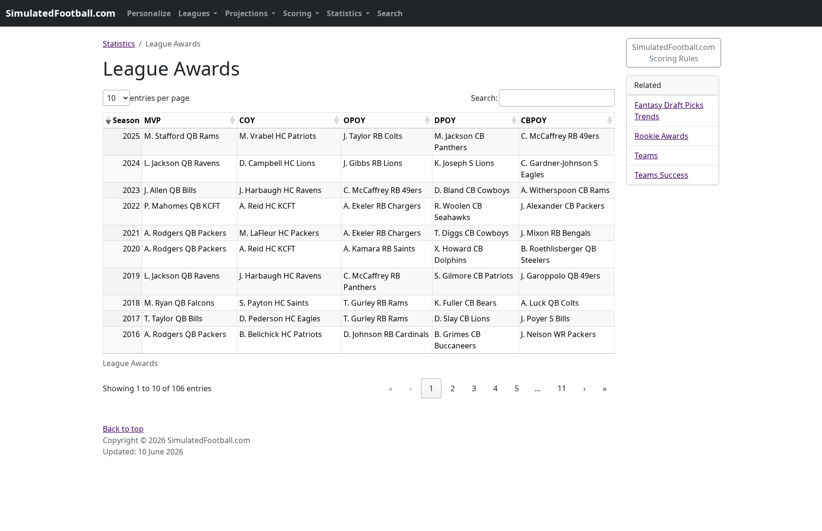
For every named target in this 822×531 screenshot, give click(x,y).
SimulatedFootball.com (61, 13)
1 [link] (431, 388)
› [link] (584, 388)
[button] (108, 120)
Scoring (298, 13)
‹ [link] (411, 388)
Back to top (123, 429)
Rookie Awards (661, 136)
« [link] (390, 388)
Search (390, 13)
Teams (646, 155)
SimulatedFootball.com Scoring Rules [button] (673, 53)
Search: (484, 98)
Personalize (149, 13)
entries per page (159, 98)
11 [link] (562, 388)
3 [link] (474, 388)
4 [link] (495, 388)
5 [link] (517, 388)
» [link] (605, 388)
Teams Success (661, 175)
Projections (247, 13)
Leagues (195, 13)
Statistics (345, 13)
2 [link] (452, 388)
